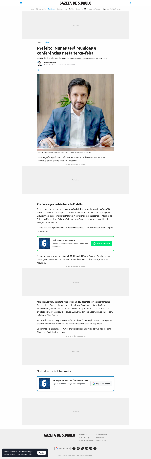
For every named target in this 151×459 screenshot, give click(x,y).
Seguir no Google (64, 448)
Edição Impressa (115, 9)
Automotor (97, 9)
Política (71, 9)
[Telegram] (90, 448)
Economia (79, 9)
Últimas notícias (41, 9)
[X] (82, 448)
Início (39, 42)
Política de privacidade (24, 454)
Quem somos (83, 434)
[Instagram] (78, 448)
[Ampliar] (111, 77)
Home (32, 9)
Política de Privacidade (86, 441)
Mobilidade (88, 9)
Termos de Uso (101, 441)
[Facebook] (74, 448)
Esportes (106, 9)
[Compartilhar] (130, 3)
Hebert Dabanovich (50, 62)
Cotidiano (51, 9)
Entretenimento (62, 9)
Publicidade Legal (84, 437)
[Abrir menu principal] (20, 3)
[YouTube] (86, 448)
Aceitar (41, 453)
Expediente (100, 437)
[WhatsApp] (95, 448)
